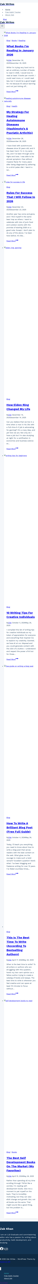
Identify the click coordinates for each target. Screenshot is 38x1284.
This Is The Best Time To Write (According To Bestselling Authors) (17, 1046)
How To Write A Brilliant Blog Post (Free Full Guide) (19, 827)
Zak (10, 60)
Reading (22, 41)
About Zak (9, 15)
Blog (5, 19)
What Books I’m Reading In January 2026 (20, 50)
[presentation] (21, 34)
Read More (12, 92)
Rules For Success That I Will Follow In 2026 (20, 197)
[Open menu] (2, 26)
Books (14, 41)
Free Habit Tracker (13, 12)
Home (7, 10)
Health (14, 106)
